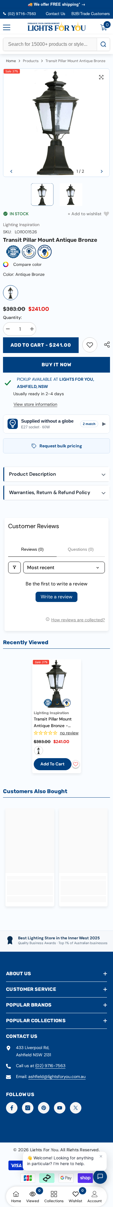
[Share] (105, 344)
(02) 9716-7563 (50, 1065)
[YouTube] (59, 1108)
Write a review (56, 597)
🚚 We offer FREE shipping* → (56, 4)
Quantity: (12, 317)
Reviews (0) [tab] (32, 549)
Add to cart (52, 764)
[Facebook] (11, 1108)
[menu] (6, 27)
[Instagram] (27, 1108)
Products (31, 60)
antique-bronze (38, 750)
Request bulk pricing (60, 446)
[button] (11, 171)
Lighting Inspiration (21, 224)
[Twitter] (75, 1108)
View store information (35, 404)
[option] (56, 122)
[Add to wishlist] (76, 764)
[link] (89, 344)
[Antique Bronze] (10, 292)
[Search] (103, 44)
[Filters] (14, 567)
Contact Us (55, 13)
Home (11, 60)
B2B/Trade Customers (90, 13)
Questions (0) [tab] (81, 549)
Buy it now (56, 364)
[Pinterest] (43, 1108)
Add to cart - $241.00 (41, 345)
